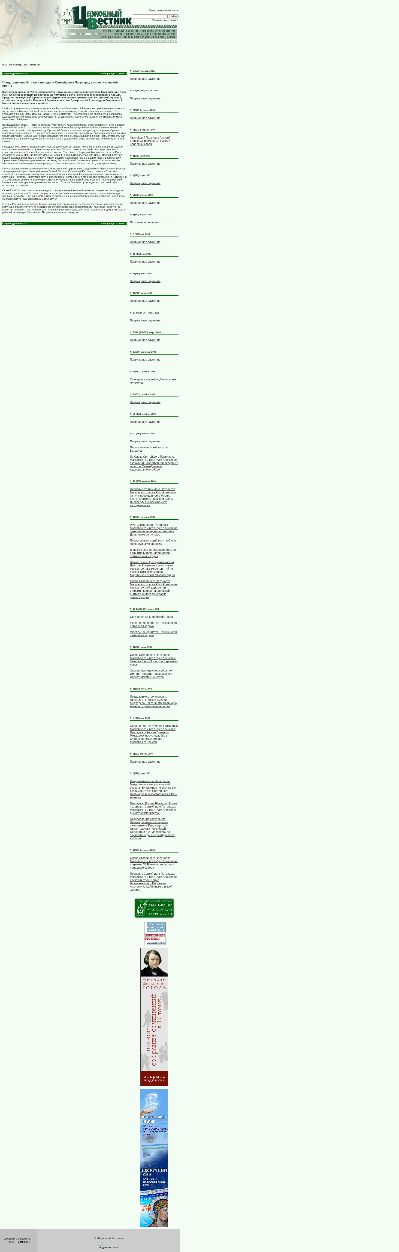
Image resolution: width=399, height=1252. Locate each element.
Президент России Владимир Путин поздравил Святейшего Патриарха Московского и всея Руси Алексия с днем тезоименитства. (153, 808)
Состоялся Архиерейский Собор (151, 617)
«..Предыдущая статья (15, 73)
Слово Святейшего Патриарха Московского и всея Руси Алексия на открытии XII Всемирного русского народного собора (154, 862)
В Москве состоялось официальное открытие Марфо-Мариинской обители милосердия (153, 553)
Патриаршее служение (145, 78)
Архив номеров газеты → (163, 10)
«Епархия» (22, 1241)
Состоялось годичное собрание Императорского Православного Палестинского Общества (151, 674)
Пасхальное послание (144, 222)
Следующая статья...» (114, 73)
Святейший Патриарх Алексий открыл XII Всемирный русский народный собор (150, 141)
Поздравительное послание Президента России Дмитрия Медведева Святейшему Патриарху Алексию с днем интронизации (153, 701)
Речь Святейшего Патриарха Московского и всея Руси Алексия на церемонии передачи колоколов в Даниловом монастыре (154, 529)
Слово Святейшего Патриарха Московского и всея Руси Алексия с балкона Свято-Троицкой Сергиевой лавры (154, 659)
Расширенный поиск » (165, 20)
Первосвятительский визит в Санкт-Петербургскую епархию (153, 542)
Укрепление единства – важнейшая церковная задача (153, 624)
